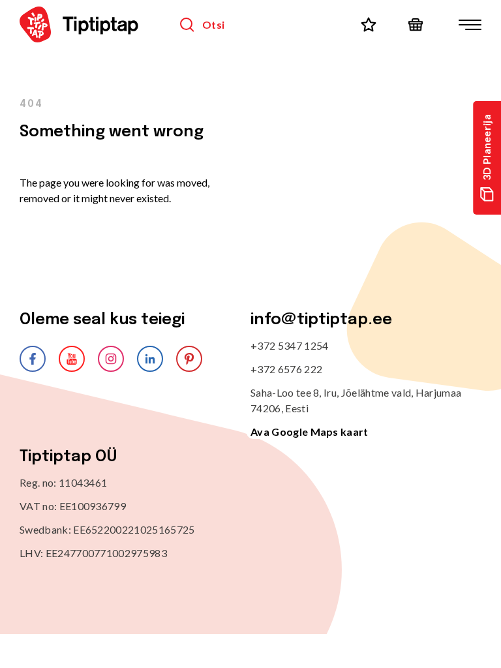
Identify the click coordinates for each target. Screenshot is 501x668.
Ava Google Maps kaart (309, 431)
